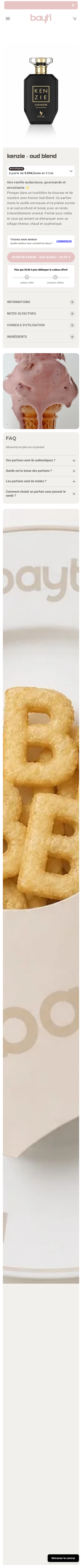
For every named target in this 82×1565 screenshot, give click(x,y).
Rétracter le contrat (63, 1558)
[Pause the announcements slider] (73, 5)
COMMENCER (64, 241)
